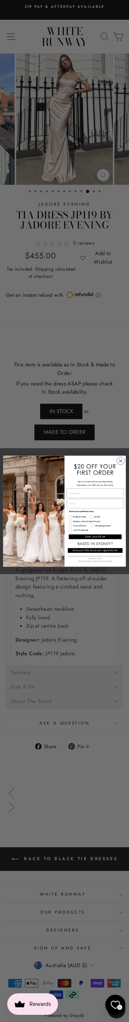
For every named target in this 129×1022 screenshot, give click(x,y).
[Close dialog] (121, 461)
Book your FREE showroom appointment (95, 550)
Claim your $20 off (95, 536)
